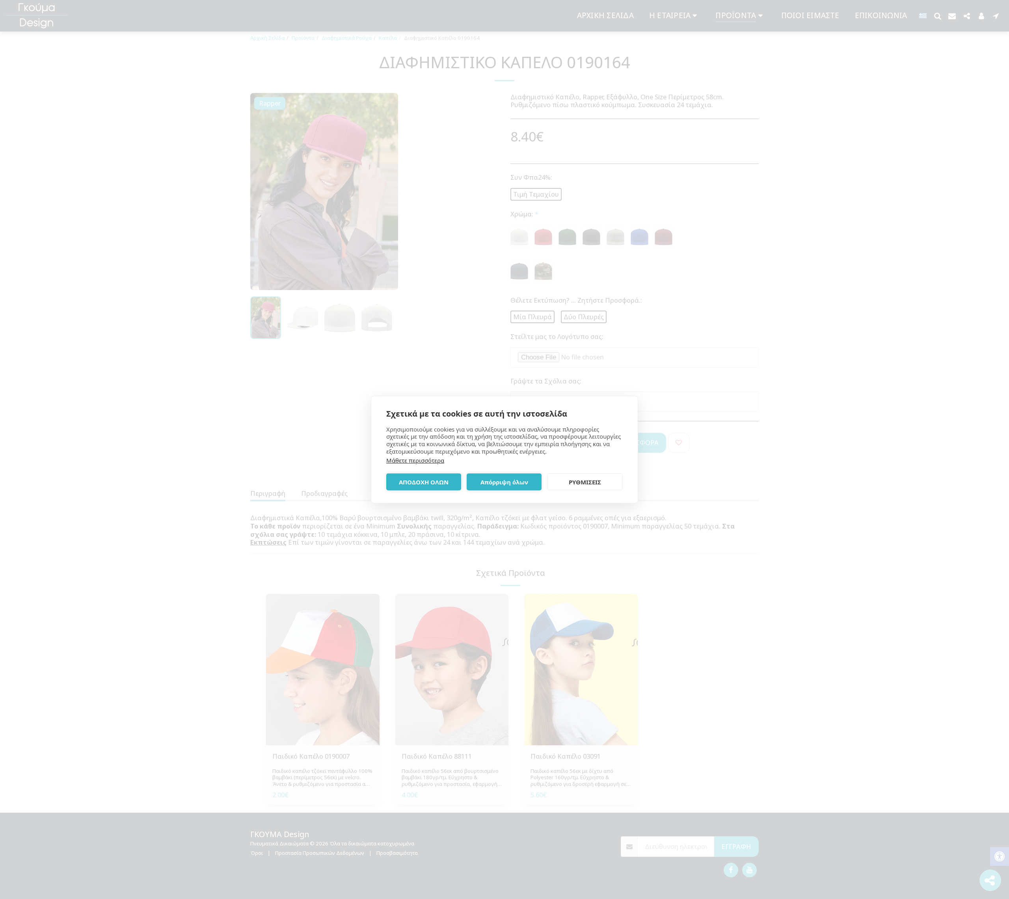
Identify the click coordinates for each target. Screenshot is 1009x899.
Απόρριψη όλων (504, 482)
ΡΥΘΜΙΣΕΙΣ (585, 482)
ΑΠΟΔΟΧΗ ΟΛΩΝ (424, 482)
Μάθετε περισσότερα (415, 460)
